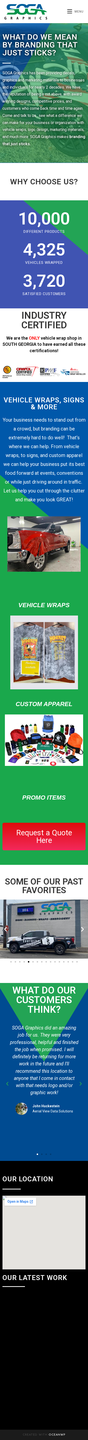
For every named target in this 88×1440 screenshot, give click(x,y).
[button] (5, 929)
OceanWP (57, 1434)
